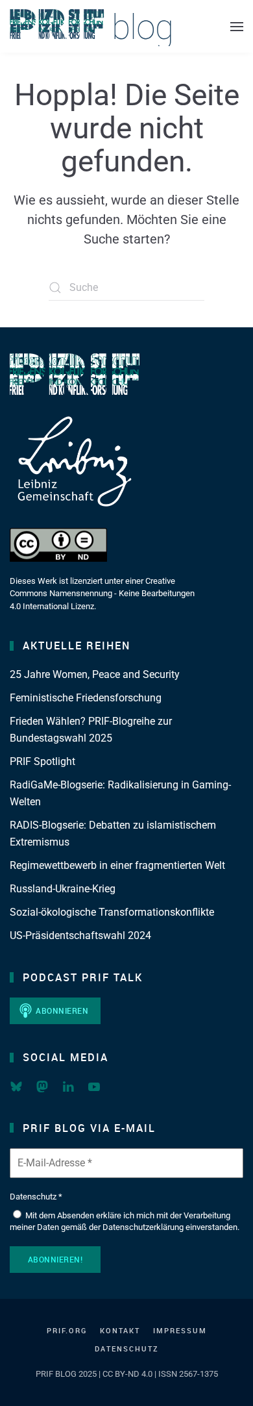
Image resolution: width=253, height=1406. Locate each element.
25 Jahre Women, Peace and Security (95, 674)
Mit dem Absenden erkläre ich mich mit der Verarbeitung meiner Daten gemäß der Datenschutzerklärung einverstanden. (124, 1221)
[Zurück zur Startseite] (91, 26)
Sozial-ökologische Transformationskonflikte (112, 912)
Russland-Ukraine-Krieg (62, 889)
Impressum (180, 1330)
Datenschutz (127, 1348)
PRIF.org (67, 1330)
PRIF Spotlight (42, 761)
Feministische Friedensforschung (86, 698)
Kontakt (120, 1330)
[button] (236, 26)
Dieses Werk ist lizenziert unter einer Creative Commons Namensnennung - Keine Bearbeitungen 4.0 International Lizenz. (102, 593)
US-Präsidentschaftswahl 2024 (80, 935)
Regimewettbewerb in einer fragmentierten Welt (117, 865)
